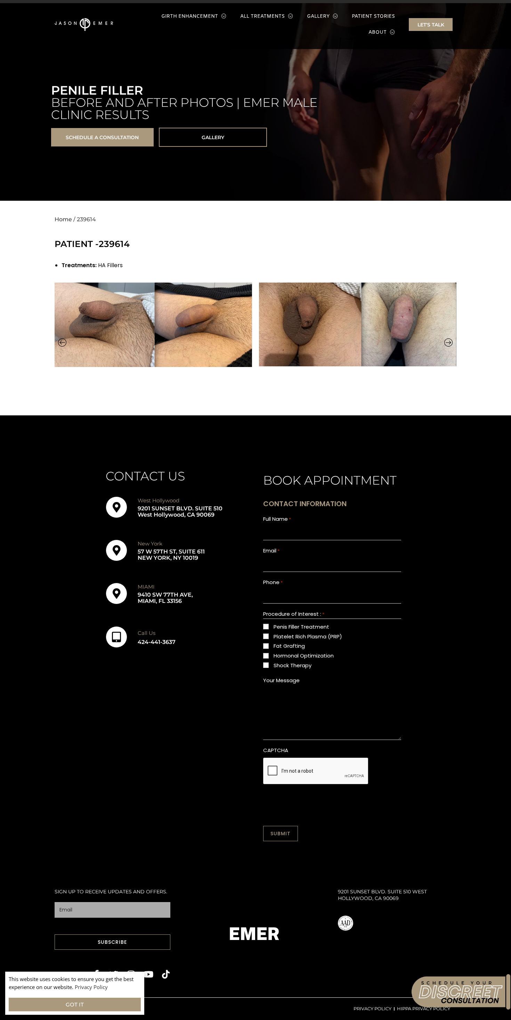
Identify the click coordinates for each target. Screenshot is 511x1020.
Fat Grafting (289, 646)
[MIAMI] (116, 593)
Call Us (146, 633)
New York (150, 543)
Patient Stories (373, 16)
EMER (254, 933)
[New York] (116, 550)
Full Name (277, 519)
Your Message (281, 680)
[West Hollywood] (116, 507)
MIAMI (146, 586)
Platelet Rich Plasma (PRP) (308, 636)
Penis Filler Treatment (301, 626)
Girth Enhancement (189, 16)
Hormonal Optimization (304, 655)
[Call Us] (116, 637)
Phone (273, 582)
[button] (62, 342)
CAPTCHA (275, 750)
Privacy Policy (91, 986)
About (377, 32)
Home (63, 219)
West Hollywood (158, 500)
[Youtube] (148, 974)
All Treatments (262, 16)
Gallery (318, 16)
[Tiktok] (166, 974)
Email (271, 550)
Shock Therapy (292, 665)
